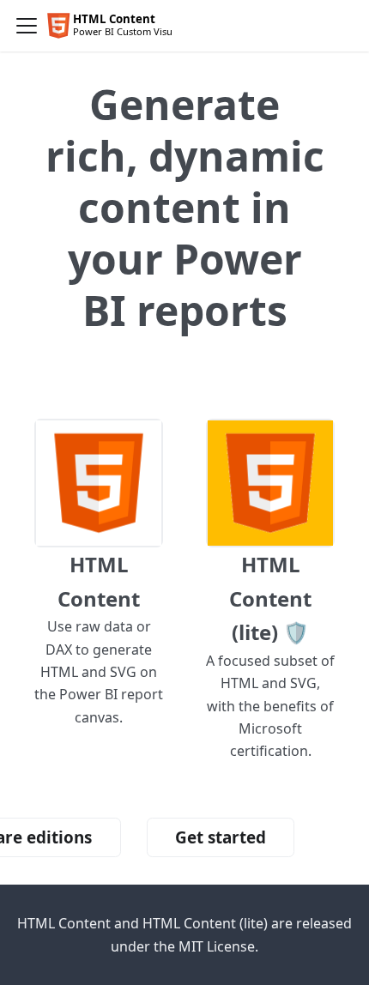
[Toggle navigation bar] (26, 26)
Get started (220, 837)
